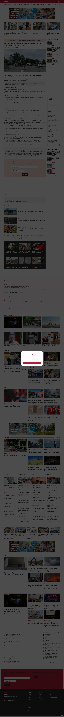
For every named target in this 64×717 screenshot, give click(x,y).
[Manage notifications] (62, 715)
